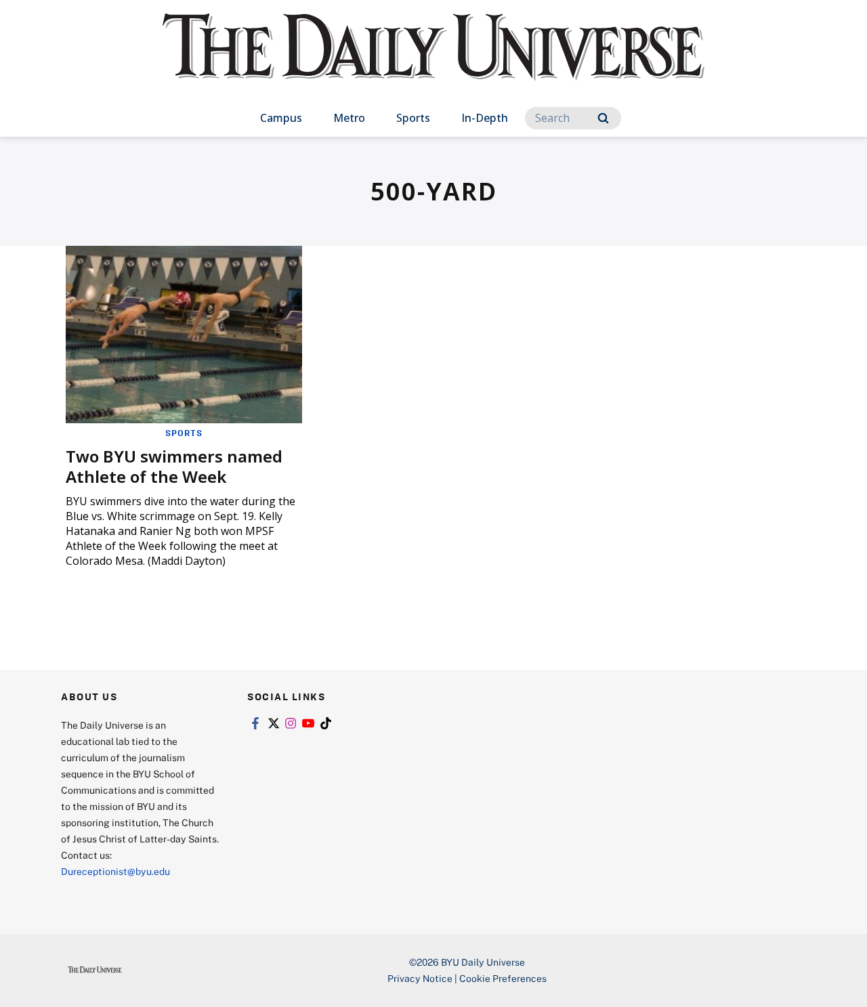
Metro (349, 117)
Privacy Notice (419, 978)
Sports (413, 117)
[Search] (603, 118)
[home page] (433, 61)
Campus (281, 117)
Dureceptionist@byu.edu (115, 871)
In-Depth (484, 117)
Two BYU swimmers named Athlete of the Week (174, 466)
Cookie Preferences (503, 978)
